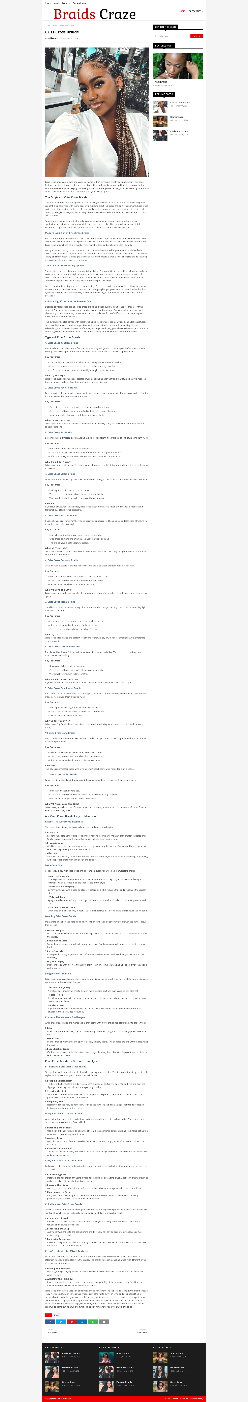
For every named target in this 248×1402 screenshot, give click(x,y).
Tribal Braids (160, 81)
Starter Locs (176, 117)
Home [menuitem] (182, 11)
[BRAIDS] (178, 66)
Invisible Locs (177, 1368)
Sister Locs (176, 1382)
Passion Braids (70, 1368)
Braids (54, 26)
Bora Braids (122, 1353)
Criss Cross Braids (180, 102)
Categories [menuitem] (195, 11)
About (56, 3)
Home (48, 3)
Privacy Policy (79, 3)
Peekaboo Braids (179, 131)
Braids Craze (53, 38)
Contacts (66, 3)
